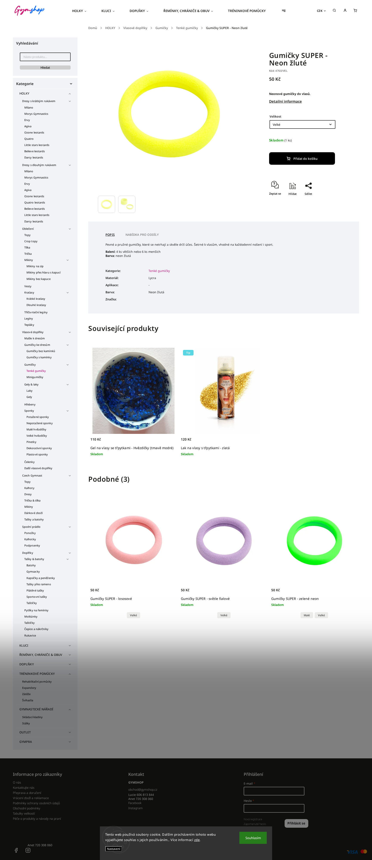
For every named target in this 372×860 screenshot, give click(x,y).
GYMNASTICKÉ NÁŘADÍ (36, 709)
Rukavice (30, 635)
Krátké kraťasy (35, 299)
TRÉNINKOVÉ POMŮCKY (37, 674)
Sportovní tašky (36, 597)
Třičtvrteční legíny (36, 312)
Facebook (134, 803)
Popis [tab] (110, 235)
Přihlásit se (296, 823)
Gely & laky (31, 384)
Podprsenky (32, 545)
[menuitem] (83, 11)
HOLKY (24, 93)
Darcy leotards (33, 157)
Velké (133, 615)
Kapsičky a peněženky (40, 578)
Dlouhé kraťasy (36, 305)
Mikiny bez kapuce (38, 279)
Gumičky (30, 364)
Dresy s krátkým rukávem (38, 101)
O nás (17, 782)
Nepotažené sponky (39, 423)
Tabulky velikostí (24, 813)
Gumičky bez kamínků (40, 351)
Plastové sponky (37, 454)
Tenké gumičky (36, 371)
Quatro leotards (34, 202)
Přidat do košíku (305, 159)
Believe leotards (34, 151)
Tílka (27, 247)
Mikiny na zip (34, 266)
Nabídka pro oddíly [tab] (142, 235)
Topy (27, 235)
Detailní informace (285, 101)
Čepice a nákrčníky (36, 629)
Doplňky (27, 553)
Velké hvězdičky (36, 436)
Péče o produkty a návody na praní (37, 819)
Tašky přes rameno (38, 584)
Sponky (29, 411)
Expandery (29, 688)
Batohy (31, 565)
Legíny (28, 318)
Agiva (28, 126)
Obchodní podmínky (26, 808)
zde (197, 840)
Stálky (26, 723)
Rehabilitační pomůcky (37, 681)
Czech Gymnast (32, 475)
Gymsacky (33, 571)
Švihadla (27, 700)
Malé (307, 615)
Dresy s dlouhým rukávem (39, 165)
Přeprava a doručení (27, 793)
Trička (28, 254)
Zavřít (329, 201)
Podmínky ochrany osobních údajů (36, 803)
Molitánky (30, 616)
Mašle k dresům (34, 338)
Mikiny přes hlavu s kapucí (43, 272)
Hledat (45, 67)
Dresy (28, 494)
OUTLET (25, 732)
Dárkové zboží (33, 513)
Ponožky (30, 533)
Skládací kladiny (32, 717)
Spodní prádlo (31, 527)
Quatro (29, 139)
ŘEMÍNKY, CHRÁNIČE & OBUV (40, 655)
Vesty (28, 286)
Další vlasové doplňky (38, 468)
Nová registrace (253, 819)
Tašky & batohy (34, 559)
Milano (28, 107)
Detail (168, 592)
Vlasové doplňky (33, 332)
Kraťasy (29, 292)
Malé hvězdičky (36, 429)
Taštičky (31, 603)
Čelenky (29, 462)
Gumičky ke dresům (37, 345)
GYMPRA (25, 742)
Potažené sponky (37, 417)
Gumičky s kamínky (39, 357)
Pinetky (31, 442)
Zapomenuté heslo (255, 824)
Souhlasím (253, 838)
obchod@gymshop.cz (142, 789)
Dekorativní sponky (39, 448)
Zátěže (26, 694)
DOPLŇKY (26, 664)
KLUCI (23, 645)
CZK (320, 11)
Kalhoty (29, 488)
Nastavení (113, 849)
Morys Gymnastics (36, 114)
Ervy (27, 120)
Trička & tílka (32, 500)
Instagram (135, 808)
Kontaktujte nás (23, 787)
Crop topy (30, 241)
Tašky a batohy (34, 519)
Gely (29, 397)
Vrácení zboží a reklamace (31, 798)
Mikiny (28, 260)
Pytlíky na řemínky (36, 610)
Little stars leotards (36, 145)
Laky (29, 391)
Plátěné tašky (35, 590)
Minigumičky (34, 377)
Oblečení (28, 229)
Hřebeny (30, 404)
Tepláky (29, 325)
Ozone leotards (34, 132)
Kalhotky (30, 539)
